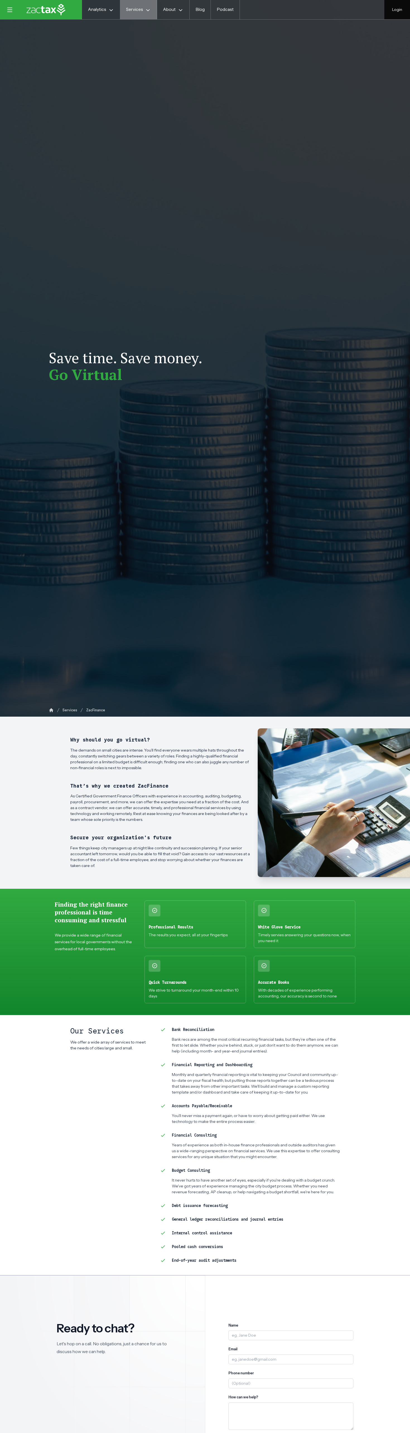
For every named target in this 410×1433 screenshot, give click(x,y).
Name (233, 1325)
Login (397, 9)
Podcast (225, 9)
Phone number (241, 1373)
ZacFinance (95, 710)
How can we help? (243, 1397)
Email (232, 1349)
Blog (200, 9)
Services (69, 710)
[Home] (51, 710)
